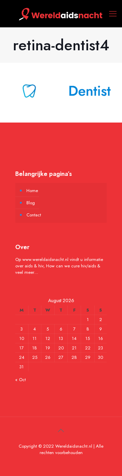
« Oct (20, 379)
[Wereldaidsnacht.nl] (61, 13)
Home (32, 190)
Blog (30, 203)
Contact (33, 215)
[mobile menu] (113, 13)
